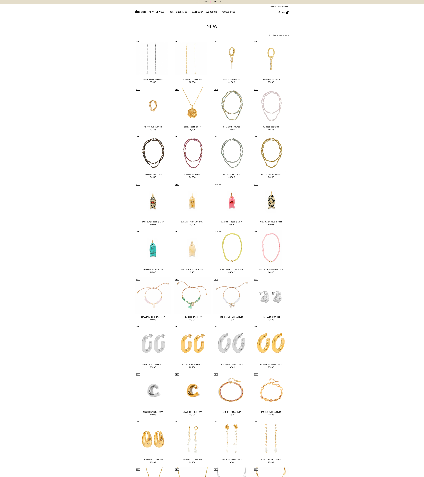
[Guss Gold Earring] (231, 58)
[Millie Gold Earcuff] (192, 391)
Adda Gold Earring (153, 127)
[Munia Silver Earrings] (153, 58)
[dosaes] (140, 12)
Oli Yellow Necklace (271, 174)
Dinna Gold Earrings (192, 459)
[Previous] (196, 2)
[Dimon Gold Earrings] (153, 438)
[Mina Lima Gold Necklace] (231, 248)
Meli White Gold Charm (192, 269)
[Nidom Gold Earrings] (231, 438)
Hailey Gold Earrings (192, 364)
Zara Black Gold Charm (153, 222)
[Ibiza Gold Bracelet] (192, 295)
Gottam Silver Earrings (232, 364)
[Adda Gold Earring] (153, 105)
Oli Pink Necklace (192, 174)
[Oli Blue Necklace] (231, 153)
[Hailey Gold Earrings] (192, 343)
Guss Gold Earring (231, 79)
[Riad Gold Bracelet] (231, 391)
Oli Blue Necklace (231, 174)
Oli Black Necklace (153, 174)
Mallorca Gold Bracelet (153, 317)
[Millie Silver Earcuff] (153, 391)
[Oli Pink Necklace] (192, 153)
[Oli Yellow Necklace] (271, 153)
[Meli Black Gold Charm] (271, 200)
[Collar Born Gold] (192, 105)
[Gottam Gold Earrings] (271, 343)
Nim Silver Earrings (271, 317)
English (272, 6)
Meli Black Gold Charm (271, 222)
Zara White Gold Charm (192, 222)
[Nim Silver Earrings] (271, 295)
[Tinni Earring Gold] (271, 58)
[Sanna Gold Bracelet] (271, 391)
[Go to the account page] (283, 12)
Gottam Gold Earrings (271, 364)
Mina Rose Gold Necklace (271, 269)
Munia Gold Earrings (192, 79)
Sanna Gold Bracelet (271, 412)
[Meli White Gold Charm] (192, 248)
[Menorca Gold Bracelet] (231, 295)
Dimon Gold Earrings (153, 459)
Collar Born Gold (192, 127)
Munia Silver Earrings (153, 79)
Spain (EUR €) (283, 6)
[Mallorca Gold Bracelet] (153, 295)
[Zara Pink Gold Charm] (231, 200)
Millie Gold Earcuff (192, 412)
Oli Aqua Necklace (231, 127)
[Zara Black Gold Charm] (153, 200)
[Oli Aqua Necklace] (231, 105)
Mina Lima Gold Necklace (231, 269)
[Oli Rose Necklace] (271, 105)
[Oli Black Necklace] (153, 153)
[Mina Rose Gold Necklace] (271, 248)
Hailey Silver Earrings (152, 364)
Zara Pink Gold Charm (231, 222)
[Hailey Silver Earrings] (153, 343)
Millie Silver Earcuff (153, 412)
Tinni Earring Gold (271, 79)
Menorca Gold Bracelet (231, 317)
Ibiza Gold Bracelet (192, 317)
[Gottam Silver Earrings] (231, 343)
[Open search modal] (279, 12)
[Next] (227, 2)
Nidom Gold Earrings (232, 459)
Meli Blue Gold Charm (153, 269)
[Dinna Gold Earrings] (192, 438)
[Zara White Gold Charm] (192, 200)
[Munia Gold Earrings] (192, 58)
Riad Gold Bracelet (231, 412)
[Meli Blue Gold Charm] (153, 248)
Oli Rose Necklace (271, 127)
